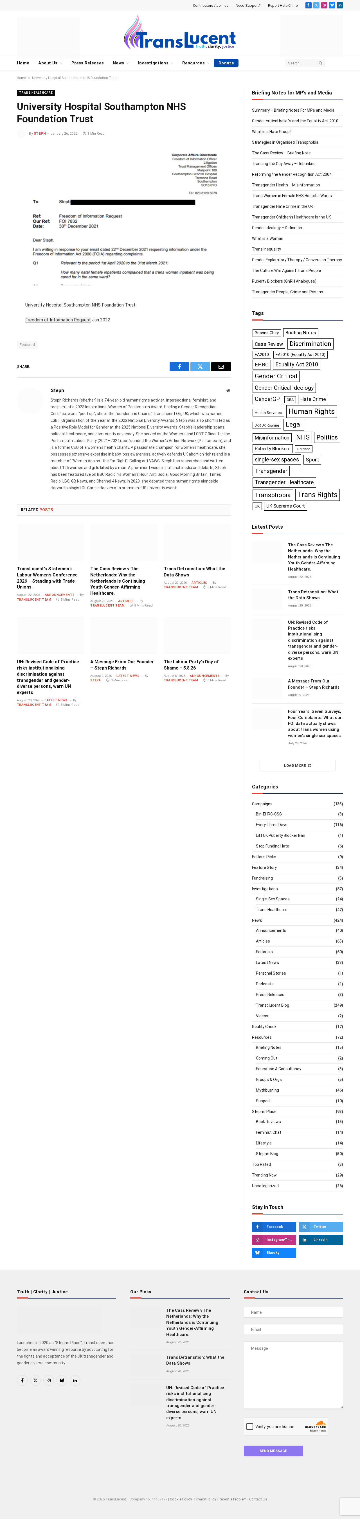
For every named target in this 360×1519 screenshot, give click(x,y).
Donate (226, 63)
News (118, 63)
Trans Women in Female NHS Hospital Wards (292, 195)
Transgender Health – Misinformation (286, 185)
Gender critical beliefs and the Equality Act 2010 (295, 121)
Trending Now (264, 1175)
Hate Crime (313, 399)
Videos (262, 1016)
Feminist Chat (268, 1132)
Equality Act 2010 (296, 364)
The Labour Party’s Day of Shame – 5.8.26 (191, 665)
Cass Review (269, 344)
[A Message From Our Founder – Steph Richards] (124, 635)
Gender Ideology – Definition (277, 228)
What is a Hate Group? (272, 131)
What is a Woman (267, 238)
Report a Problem (233, 1499)
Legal (294, 424)
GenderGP (267, 399)
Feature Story (264, 867)
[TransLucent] (180, 32)
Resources (193, 63)
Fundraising (262, 878)
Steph (40, 134)
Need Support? (248, 5)
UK (257, 506)
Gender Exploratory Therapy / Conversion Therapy (297, 260)
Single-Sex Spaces (273, 899)
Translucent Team (34, 599)
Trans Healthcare (36, 92)
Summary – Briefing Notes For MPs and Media (293, 110)
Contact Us (258, 1499)
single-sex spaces (277, 459)
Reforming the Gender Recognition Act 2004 (292, 174)
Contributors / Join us (210, 5)
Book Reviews (268, 1121)
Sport (312, 459)
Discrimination (310, 343)
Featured (27, 344)
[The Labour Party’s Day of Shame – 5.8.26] (197, 635)
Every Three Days (271, 824)
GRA (290, 400)
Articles (126, 601)
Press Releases (87, 63)
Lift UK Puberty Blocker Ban (280, 835)
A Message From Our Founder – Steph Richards (122, 665)
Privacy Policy (205, 1499)
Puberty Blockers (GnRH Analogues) (284, 281)
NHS (303, 437)
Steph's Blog (267, 1153)
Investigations (153, 63)
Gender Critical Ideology (284, 388)
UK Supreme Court (285, 506)
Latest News (56, 700)
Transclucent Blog (272, 1005)
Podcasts (265, 984)
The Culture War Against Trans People (286, 270)
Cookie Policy (181, 1499)
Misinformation (272, 438)
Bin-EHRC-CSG (269, 814)
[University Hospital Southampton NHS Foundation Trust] (124, 215)
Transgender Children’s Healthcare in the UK (291, 217)
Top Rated (261, 1164)
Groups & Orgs (269, 1079)
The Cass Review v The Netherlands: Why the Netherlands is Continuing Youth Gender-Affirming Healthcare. (117, 581)
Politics (327, 437)
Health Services (268, 412)
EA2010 (262, 354)
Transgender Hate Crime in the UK (282, 206)
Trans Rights (318, 495)
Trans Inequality (266, 249)
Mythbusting (267, 1090)
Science (303, 449)
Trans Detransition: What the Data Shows (194, 572)
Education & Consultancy (278, 1069)
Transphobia (273, 495)
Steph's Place (264, 1111)
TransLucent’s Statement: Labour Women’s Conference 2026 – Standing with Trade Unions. (47, 578)
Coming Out (266, 1058)
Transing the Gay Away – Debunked (284, 163)
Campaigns (262, 804)
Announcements (60, 595)
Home (23, 63)
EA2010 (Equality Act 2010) (300, 354)
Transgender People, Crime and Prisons (287, 292)
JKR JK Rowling (267, 425)
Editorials (264, 952)
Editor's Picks (264, 857)
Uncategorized (265, 1186)
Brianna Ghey (267, 333)
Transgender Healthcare (284, 482)
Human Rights (312, 411)
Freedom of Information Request (58, 320)
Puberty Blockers (273, 448)
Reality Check (264, 1026)
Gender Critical (276, 376)
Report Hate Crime (283, 5)
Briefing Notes (300, 332)
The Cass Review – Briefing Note (281, 153)
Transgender (271, 470)
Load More (295, 765)
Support (263, 1101)
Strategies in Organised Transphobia (285, 142)
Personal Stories (271, 973)
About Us (47, 63)
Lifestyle (264, 1143)
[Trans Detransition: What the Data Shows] (197, 542)
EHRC (262, 365)
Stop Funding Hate (272, 846)
